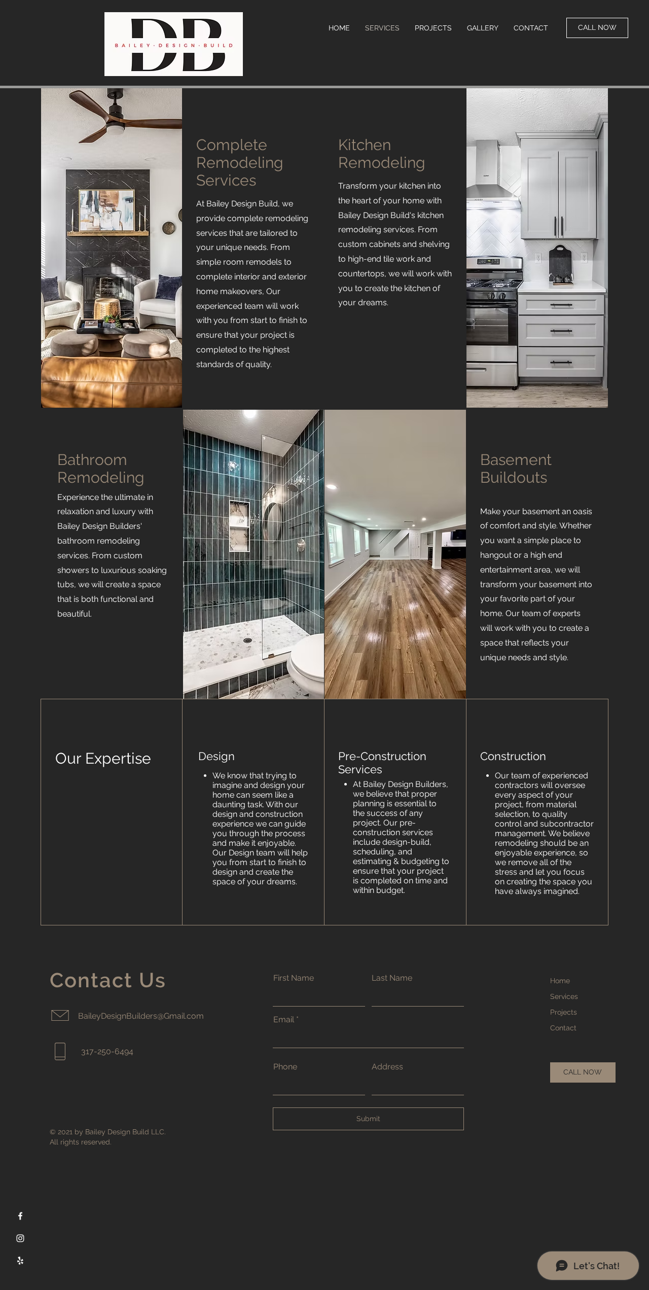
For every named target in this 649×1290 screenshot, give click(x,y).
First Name (293, 978)
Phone (285, 1067)
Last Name (392, 978)
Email (283, 1020)
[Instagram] (20, 1238)
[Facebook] (20, 1216)
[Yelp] (20, 1261)
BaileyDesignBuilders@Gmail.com (141, 1016)
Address (387, 1067)
